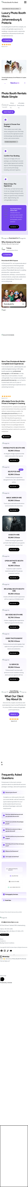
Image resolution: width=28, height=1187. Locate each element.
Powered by (6, 982)
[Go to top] (14, 954)
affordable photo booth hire (9, 413)
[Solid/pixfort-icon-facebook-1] (1, 951)
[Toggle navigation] (25, 2)
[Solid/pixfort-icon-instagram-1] (4, 951)
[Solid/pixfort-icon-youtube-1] (10, 951)
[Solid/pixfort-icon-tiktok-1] (7, 951)
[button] (14, 978)
